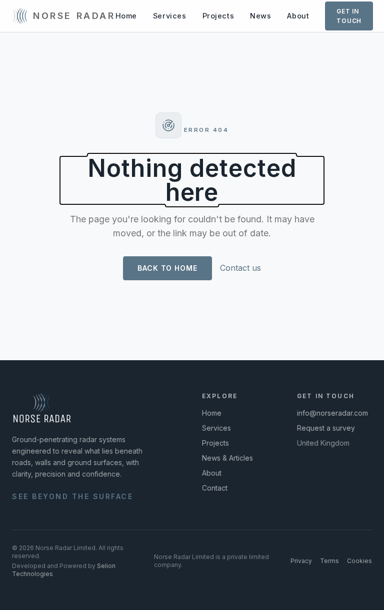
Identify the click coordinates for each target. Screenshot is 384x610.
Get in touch (349, 15)
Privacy (301, 561)
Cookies (359, 561)
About (298, 15)
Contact (215, 488)
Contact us (240, 268)
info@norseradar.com (332, 413)
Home (126, 15)
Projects (218, 15)
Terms (329, 561)
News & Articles (227, 458)
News (260, 15)
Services (169, 15)
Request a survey (326, 428)
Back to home (167, 268)
